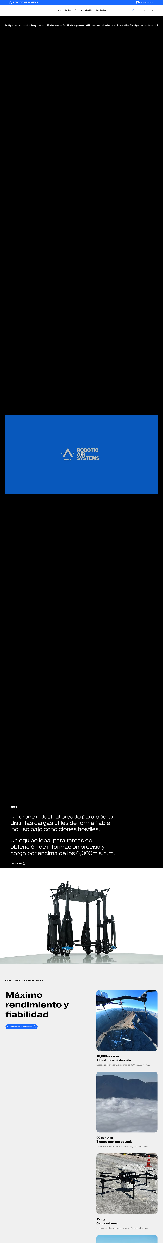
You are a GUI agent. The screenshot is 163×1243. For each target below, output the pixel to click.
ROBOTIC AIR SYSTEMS (25, 2)
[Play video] (81, 454)
